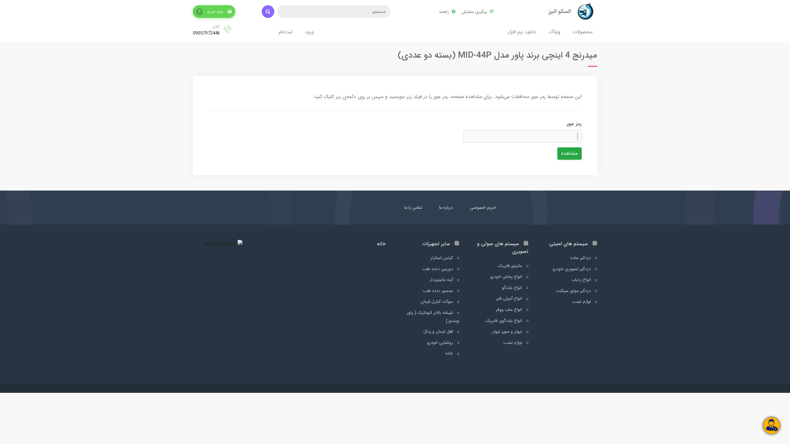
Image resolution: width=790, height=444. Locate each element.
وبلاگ (554, 32)
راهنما (444, 12)
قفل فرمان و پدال (438, 331)
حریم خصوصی (483, 207)
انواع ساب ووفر (509, 309)
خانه (449, 353)
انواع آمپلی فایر (509, 298)
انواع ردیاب (582, 279)
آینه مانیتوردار (442, 279)
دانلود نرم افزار (522, 32)
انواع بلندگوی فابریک (504, 320)
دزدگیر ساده (581, 257)
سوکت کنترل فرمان (437, 301)
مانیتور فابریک (510, 265)
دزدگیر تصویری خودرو (572, 268)
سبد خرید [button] (211, 11)
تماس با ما (413, 207)
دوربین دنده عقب (438, 268)
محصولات (582, 32)
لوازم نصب (582, 301)
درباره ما (446, 207)
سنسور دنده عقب (438, 290)
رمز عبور (574, 124)
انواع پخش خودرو (506, 276)
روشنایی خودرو (440, 342)
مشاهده (569, 153)
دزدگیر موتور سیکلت (574, 290)
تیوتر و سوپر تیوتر (507, 331)
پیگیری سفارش (475, 12)
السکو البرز (560, 11)
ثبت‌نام (286, 32)
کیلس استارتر (442, 257)
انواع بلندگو (512, 287)
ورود (309, 32)
